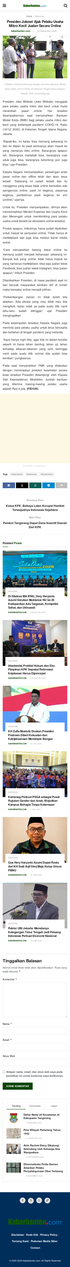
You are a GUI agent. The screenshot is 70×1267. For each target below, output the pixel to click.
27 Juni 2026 (36, 875)
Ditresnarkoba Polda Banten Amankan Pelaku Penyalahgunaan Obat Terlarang (43, 1167)
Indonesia (16, 474)
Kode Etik (32, 1234)
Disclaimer (17, 1234)
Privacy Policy (48, 1234)
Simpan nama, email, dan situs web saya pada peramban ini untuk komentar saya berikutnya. (34, 1073)
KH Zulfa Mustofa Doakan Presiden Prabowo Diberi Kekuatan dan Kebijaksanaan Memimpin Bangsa (31, 735)
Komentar (10, 979)
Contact (35, 1247)
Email (7, 1040)
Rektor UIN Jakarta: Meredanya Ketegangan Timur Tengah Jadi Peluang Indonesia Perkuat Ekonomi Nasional (34, 932)
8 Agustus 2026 (38, 612)
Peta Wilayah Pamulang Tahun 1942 (42, 1131)
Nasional (39, 16)
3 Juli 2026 (35, 809)
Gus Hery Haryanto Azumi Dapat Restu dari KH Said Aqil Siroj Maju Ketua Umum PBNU (35, 866)
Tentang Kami (20, 1241)
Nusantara (47, 474)
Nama (7, 1024)
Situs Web (9, 1056)
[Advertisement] (35, 428)
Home (29, 16)
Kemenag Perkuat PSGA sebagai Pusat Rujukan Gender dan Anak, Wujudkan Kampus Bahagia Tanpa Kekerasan (34, 801)
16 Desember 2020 (47, 31)
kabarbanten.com (20, 31)
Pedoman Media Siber (44, 1241)
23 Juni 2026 (36, 940)
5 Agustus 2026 (38, 678)
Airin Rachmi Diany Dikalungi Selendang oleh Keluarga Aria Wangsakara (42, 1149)
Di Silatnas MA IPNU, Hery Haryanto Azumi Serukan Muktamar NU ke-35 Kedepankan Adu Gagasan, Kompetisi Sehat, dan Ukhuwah (33, 602)
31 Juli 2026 (36, 743)
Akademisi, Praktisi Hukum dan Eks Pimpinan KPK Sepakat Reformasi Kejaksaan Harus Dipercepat (31, 669)
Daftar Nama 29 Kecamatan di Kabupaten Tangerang (41, 1116)
